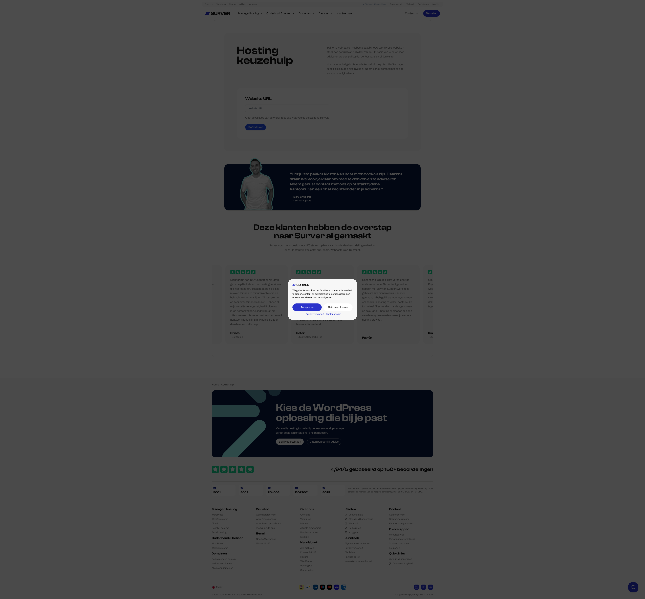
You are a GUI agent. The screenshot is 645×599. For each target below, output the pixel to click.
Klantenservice (333, 314)
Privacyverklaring (315, 314)
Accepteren (307, 307)
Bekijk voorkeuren (338, 307)
